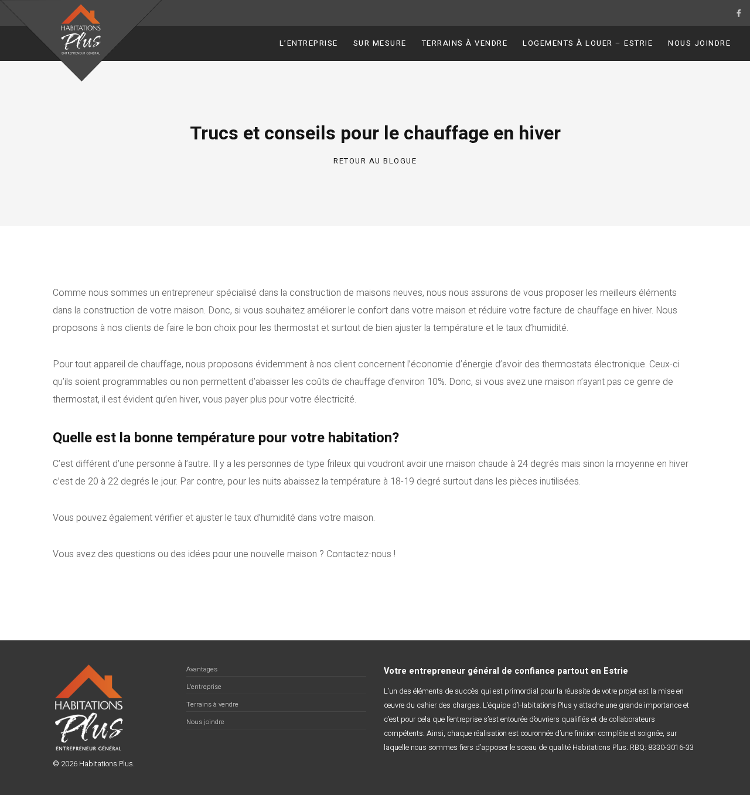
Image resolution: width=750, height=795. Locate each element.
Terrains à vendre (465, 43)
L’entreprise (308, 43)
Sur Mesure (380, 43)
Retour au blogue (375, 160)
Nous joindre (699, 43)
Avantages (201, 669)
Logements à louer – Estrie (588, 43)
